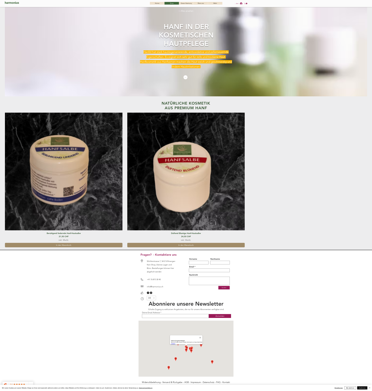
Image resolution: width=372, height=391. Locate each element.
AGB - (187, 382)
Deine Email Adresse (151, 312)
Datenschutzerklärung (145, 388)
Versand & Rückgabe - (173, 382)
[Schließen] (370, 387)
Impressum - (197, 382)
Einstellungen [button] (339, 388)
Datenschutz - (209, 382)
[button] (246, 3)
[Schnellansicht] (63, 171)
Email (191, 267)
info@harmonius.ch (155, 286)
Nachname (215, 259)
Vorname (193, 259)
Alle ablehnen (350, 388)
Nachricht (193, 275)
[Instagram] (151, 293)
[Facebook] (148, 293)
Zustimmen (362, 388)
